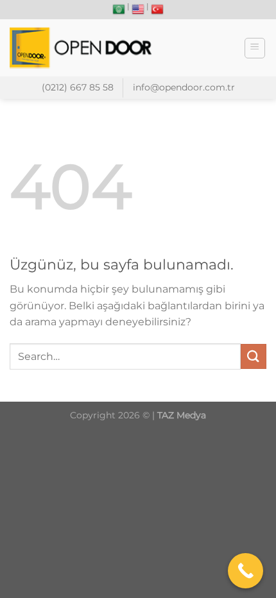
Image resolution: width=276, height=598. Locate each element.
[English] (138, 9)
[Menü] (255, 48)
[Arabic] (118, 9)
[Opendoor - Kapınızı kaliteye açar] (83, 48)
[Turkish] (157, 9)
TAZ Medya (181, 415)
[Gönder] (253, 356)
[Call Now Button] (245, 570)
